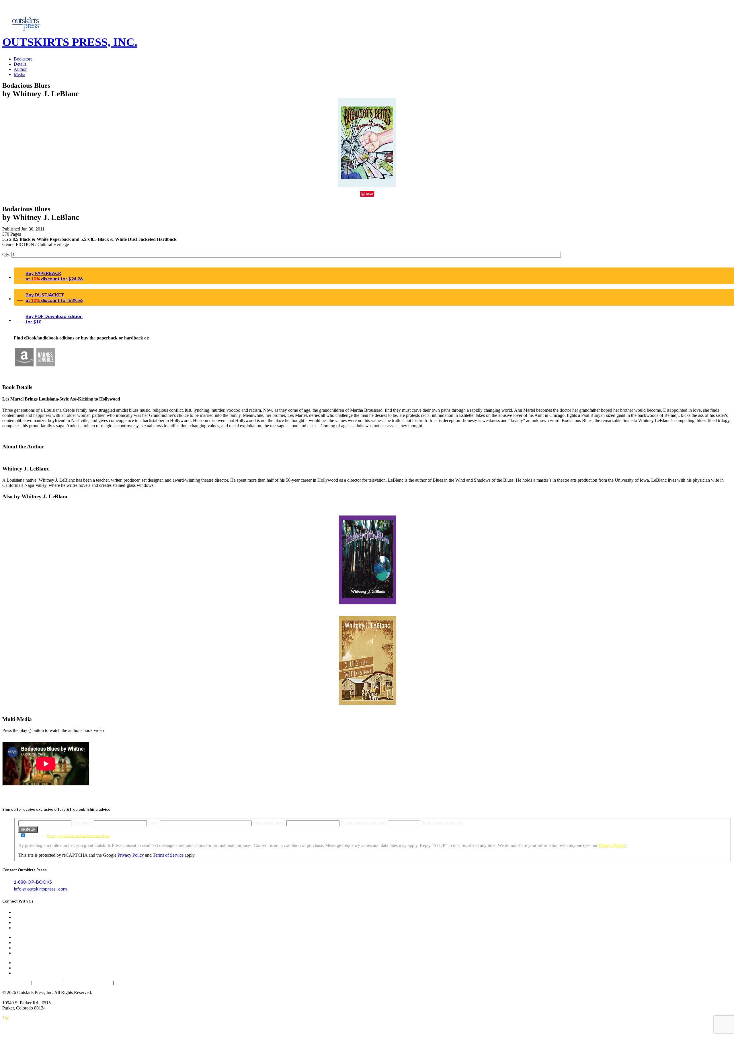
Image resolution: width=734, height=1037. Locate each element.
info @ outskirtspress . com (40, 888)
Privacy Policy (612, 845)
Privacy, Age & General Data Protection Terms (78, 836)
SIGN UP (28, 829)
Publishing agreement (135, 982)
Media (19, 74)
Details (20, 64)
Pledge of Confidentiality (87, 982)
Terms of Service (168, 855)
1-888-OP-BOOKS (33, 881)
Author (20, 69)
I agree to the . (69, 836)
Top (5, 1017)
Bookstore (23, 58)
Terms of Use (47, 982)
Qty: (6, 254)
